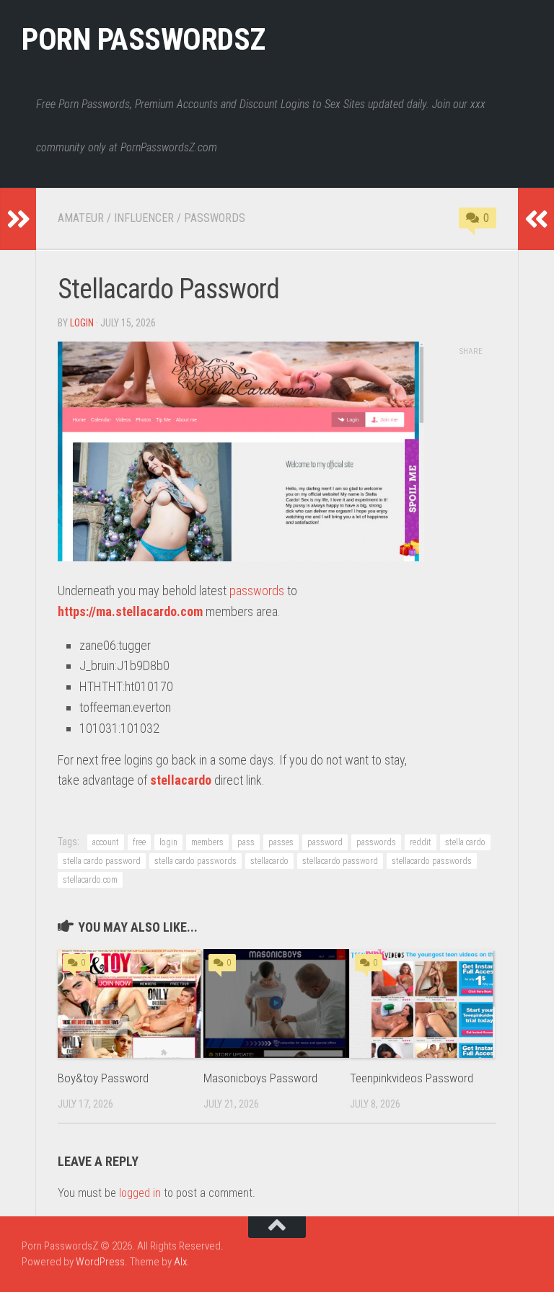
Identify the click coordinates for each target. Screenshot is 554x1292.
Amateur (81, 218)
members (207, 842)
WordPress (100, 1261)
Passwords (214, 218)
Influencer (144, 218)
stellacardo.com (90, 880)
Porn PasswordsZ (143, 39)
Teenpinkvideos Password (411, 1078)
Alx (180, 1261)
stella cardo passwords (195, 861)
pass (246, 842)
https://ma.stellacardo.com (130, 611)
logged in (140, 1193)
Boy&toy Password (103, 1078)
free (139, 842)
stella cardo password (102, 861)
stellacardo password (340, 861)
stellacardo (180, 780)
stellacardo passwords (432, 861)
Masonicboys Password (260, 1078)
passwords (256, 590)
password (325, 842)
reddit (420, 842)
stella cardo (465, 842)
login (82, 323)
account (105, 842)
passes (281, 842)
